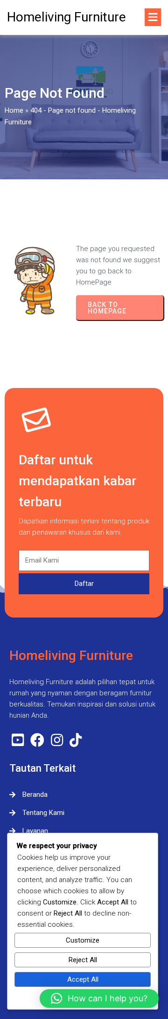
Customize (82, 940)
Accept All (82, 979)
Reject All (83, 960)
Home (14, 110)
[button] (99, 998)
